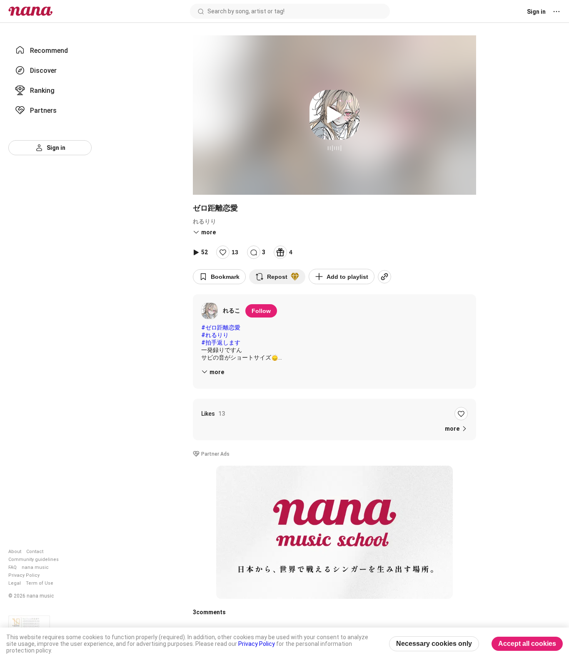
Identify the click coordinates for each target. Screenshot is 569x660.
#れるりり (215, 335)
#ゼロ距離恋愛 (220, 327)
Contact (34, 551)
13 (235, 252)
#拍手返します (220, 342)
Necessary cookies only (434, 643)
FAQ (12, 567)
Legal (14, 583)
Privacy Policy (24, 575)
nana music (35, 567)
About (14, 551)
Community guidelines (33, 559)
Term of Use (39, 583)
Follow (261, 311)
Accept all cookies (527, 643)
